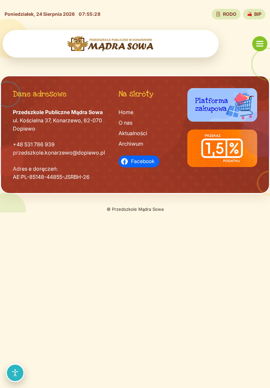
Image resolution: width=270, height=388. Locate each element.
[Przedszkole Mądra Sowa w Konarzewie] (111, 44)
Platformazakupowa (211, 104)
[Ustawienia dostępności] (15, 373)
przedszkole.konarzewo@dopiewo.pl (59, 152)
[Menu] (259, 43)
